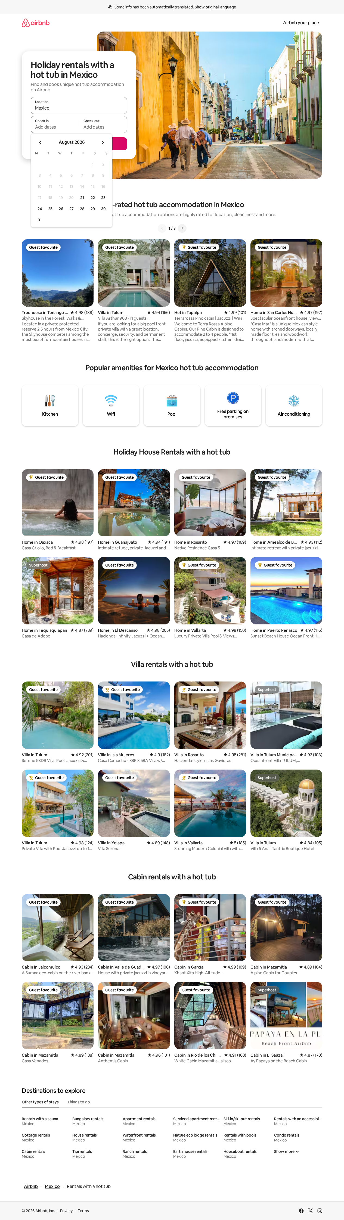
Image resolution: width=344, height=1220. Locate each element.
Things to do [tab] (78, 1102)
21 (82, 197)
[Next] (182, 228)
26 (61, 208)
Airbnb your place (301, 23)
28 (82, 208)
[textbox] (55, 127)
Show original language (215, 7)
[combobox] (79, 108)
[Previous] (162, 228)
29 (93, 208)
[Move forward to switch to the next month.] (102, 142)
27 (71, 208)
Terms (83, 1210)
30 (103, 208)
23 (103, 197)
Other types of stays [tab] (40, 1102)
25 (50, 208)
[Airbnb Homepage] (35, 22)
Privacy (66, 1210)
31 (40, 219)
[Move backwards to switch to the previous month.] (40, 142)
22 (93, 197)
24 (40, 208)
